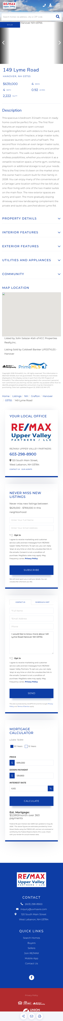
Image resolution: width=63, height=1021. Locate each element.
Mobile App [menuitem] (31, 958)
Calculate (31, 801)
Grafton (35, 396)
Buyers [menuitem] (31, 943)
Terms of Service (23, 706)
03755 (8, 400)
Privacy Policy (31, 559)
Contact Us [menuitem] (31, 963)
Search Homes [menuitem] (31, 938)
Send (31, 693)
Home (6, 396)
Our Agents (26, 469)
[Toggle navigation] (58, 5)
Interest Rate (18, 782)
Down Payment (19, 769)
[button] (58, 17)
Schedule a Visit (42, 602)
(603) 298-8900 (44, 5)
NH (26, 396)
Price (13, 757)
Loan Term (16, 740)
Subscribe (31, 570)
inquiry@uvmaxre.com (34, 909)
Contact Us (15, 469)
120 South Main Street (33, 917)
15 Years (32, 746)
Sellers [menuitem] (31, 948)
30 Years (18, 746)
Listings (16, 396)
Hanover (48, 396)
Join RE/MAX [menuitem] (31, 953)
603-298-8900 (23, 454)
